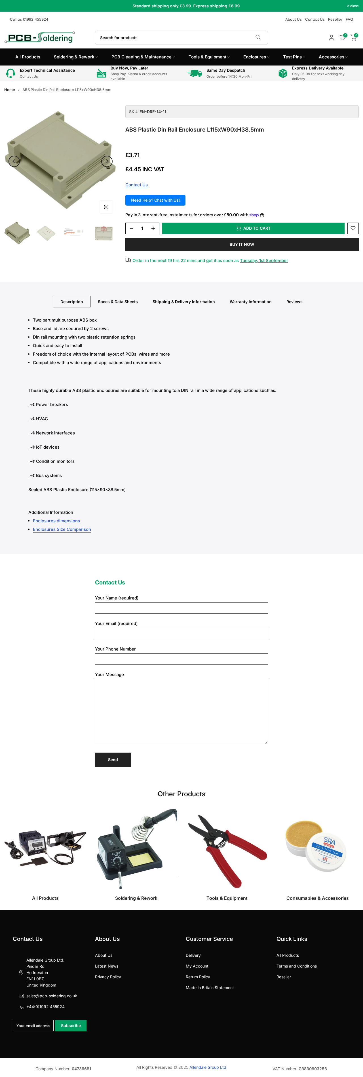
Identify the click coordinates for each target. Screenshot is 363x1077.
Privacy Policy (108, 976)
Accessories (331, 57)
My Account (197, 966)
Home (9, 90)
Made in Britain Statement (210, 987)
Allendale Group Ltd (207, 1067)
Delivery (193, 955)
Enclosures (254, 57)
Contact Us (315, 19)
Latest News (106, 966)
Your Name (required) (116, 598)
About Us (293, 19)
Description (71, 301)
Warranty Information (251, 301)
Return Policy (198, 976)
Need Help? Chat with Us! (155, 200)
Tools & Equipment (207, 57)
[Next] (107, 161)
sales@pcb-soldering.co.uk (51, 995)
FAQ (349, 19)
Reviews (294, 301)
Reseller (335, 19)
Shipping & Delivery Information (184, 301)
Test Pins (292, 57)
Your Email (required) (116, 623)
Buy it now (242, 244)
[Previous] (14, 161)
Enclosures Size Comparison (62, 529)
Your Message (109, 674)
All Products (27, 57)
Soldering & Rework (74, 57)
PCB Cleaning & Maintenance (141, 57)
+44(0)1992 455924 (45, 1006)
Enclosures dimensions (56, 520)
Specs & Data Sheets (118, 301)
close (11, 6)
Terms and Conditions (297, 966)
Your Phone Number (115, 649)
